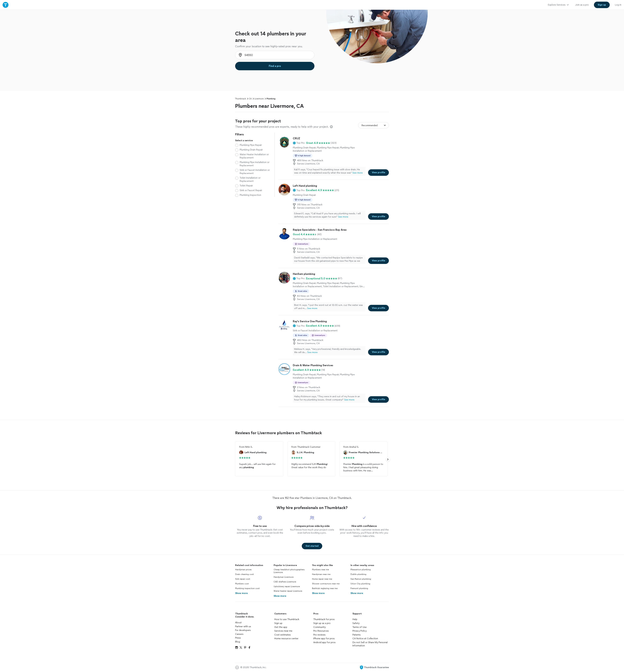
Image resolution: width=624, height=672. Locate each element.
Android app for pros (324, 642)
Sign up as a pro (322, 623)
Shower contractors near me (325, 584)
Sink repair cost (242, 579)
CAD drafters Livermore (285, 582)
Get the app (280, 627)
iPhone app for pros (324, 638)
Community (319, 627)
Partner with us (243, 626)
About (238, 622)
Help (354, 619)
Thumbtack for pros (324, 619)
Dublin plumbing (358, 574)
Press (238, 637)
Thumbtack (240, 99)
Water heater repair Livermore (288, 591)
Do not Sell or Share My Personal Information (370, 644)
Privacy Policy (359, 630)
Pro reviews (319, 634)
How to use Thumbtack (286, 619)
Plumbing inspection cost (247, 588)
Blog (237, 641)
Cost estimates (282, 634)
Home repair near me (322, 579)
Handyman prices (243, 569)
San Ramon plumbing (361, 579)
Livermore (259, 99)
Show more (241, 593)
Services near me (283, 630)
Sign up (278, 623)
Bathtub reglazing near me (325, 588)
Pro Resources (321, 630)
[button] (299, 143)
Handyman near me (321, 574)
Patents (356, 634)
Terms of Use (359, 627)
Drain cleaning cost (244, 574)
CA (250, 99)
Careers (239, 634)
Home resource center (286, 638)
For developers (243, 630)
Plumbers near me (320, 569)
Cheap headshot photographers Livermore (289, 570)
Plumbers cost (242, 584)
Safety (355, 623)
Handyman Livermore (283, 577)
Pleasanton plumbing (361, 569)
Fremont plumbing (359, 588)
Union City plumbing (360, 584)
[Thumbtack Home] (5, 5)
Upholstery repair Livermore (287, 586)
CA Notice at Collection (365, 638)
